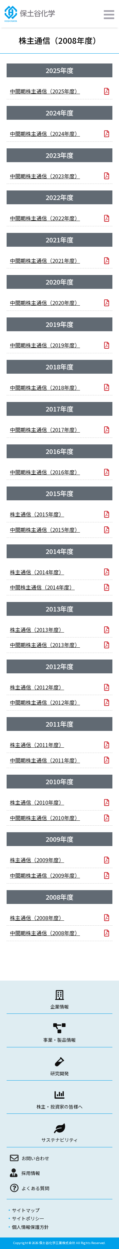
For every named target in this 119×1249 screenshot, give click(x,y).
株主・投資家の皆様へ (59, 1106)
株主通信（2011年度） (37, 745)
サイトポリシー (28, 1218)
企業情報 (59, 1006)
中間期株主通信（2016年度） (45, 472)
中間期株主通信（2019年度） (45, 345)
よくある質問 (35, 1188)
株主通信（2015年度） (37, 514)
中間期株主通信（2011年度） (45, 760)
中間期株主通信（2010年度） (45, 818)
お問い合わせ (35, 1158)
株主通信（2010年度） (37, 802)
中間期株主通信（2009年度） (45, 875)
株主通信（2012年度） (37, 687)
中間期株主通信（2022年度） (45, 218)
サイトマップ (26, 1210)
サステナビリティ (59, 1140)
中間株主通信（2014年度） (42, 587)
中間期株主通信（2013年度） (45, 645)
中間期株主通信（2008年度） (45, 933)
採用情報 (30, 1173)
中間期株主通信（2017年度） (45, 430)
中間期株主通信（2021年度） (45, 260)
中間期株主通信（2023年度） (45, 176)
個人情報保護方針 (30, 1227)
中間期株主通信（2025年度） (45, 91)
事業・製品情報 (59, 1040)
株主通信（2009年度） (37, 860)
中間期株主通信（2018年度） (45, 387)
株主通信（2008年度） (37, 918)
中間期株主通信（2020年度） (45, 303)
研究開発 (59, 1073)
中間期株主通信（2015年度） (45, 530)
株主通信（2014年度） (37, 572)
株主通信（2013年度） (37, 630)
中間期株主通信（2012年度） (45, 702)
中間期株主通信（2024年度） (45, 133)
